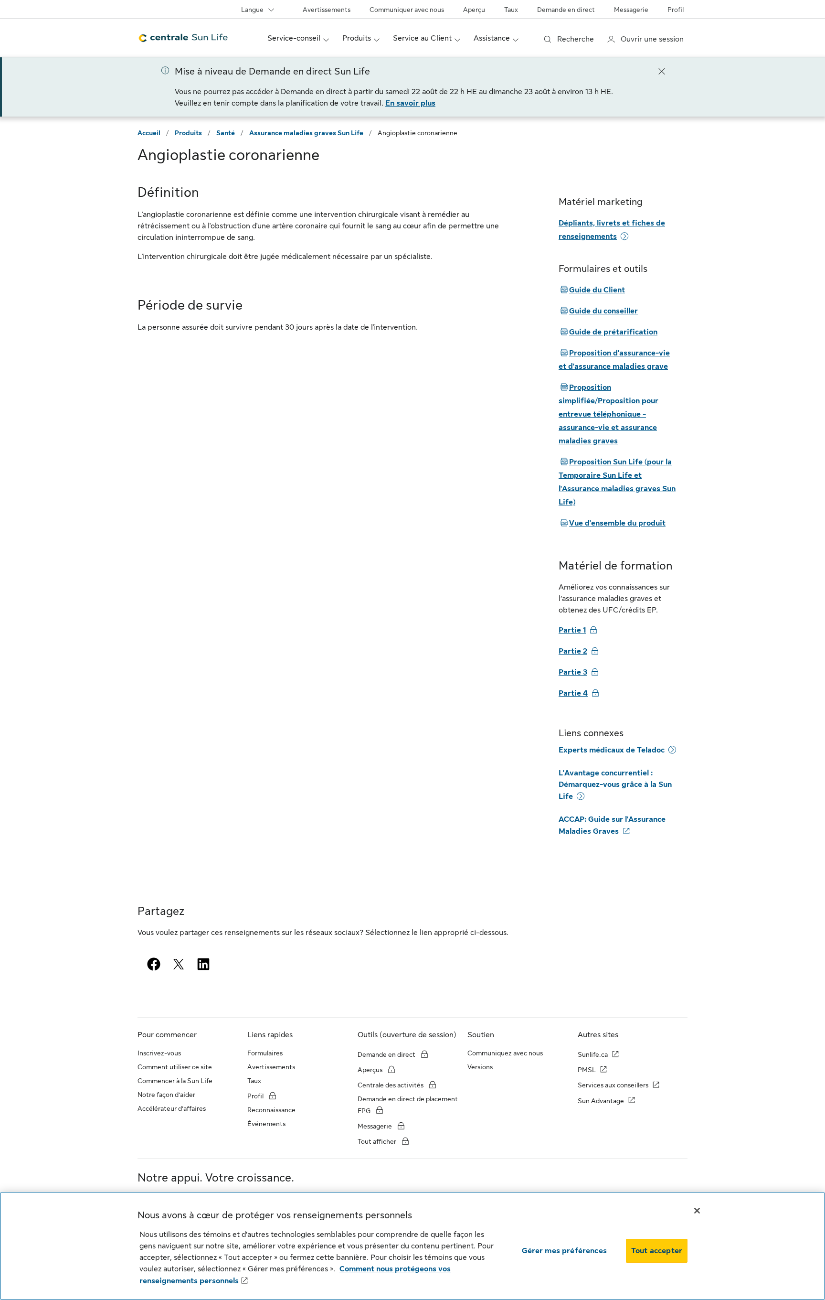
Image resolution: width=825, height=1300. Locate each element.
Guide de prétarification (608, 332)
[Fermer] (661, 70)
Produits (188, 133)
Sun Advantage (601, 1101)
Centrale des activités (390, 1085)
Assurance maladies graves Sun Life (306, 133)
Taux (511, 9)
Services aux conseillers (613, 1085)
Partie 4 (573, 693)
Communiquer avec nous (407, 9)
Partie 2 (573, 651)
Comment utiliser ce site (175, 1067)
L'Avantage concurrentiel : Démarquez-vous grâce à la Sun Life (615, 785)
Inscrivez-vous (159, 1053)
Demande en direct (566, 9)
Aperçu (474, 9)
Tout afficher (378, 1141)
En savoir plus (410, 103)
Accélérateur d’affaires (172, 1108)
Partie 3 (573, 672)
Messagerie (631, 9)
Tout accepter (656, 1250)
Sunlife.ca (593, 1054)
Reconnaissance (271, 1110)
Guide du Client (592, 290)
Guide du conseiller (598, 311)
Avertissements (326, 9)
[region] (412, 1246)
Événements (266, 1124)
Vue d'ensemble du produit (612, 523)
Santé (225, 133)
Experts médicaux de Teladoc (612, 750)
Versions (480, 1067)
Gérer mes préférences (564, 1250)
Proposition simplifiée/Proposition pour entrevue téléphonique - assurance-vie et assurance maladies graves (608, 414)
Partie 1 (572, 630)
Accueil (149, 133)
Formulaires (265, 1053)
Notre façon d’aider (166, 1094)
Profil (675, 9)
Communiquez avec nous (505, 1053)
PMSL (587, 1070)
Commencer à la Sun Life (175, 1081)
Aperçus (371, 1070)
